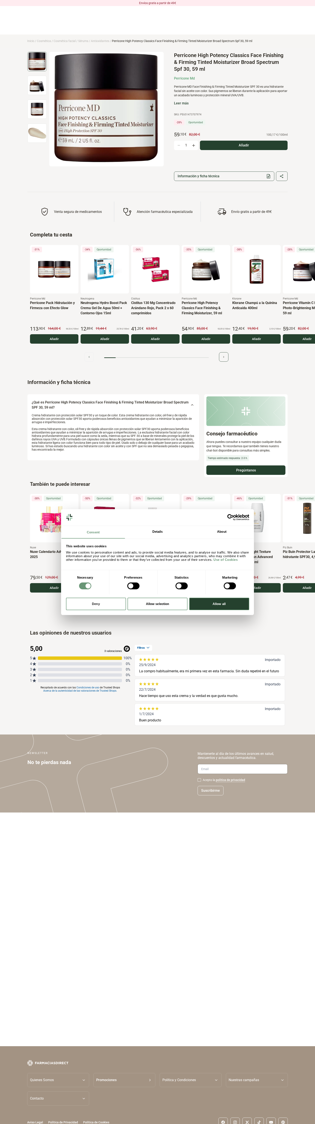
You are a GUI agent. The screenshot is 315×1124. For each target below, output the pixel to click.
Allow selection (157, 603)
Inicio (30, 41)
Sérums (83, 41)
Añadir (54, 339)
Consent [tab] (93, 532)
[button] (124, 1080)
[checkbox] (199, 780)
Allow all (219, 603)
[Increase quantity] (193, 145)
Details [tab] (157, 531)
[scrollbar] (156, 357)
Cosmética (44, 41)
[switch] (133, 585)
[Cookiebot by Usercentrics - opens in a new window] (230, 517)
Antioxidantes (100, 41)
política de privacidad (230, 780)
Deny (96, 603)
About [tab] (221, 531)
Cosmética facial (65, 41)
